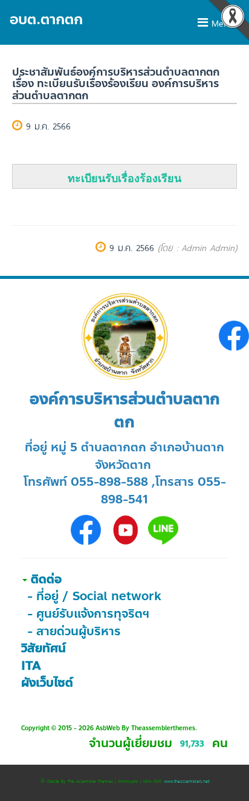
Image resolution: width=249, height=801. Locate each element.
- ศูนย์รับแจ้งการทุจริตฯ (88, 613)
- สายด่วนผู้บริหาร (74, 631)
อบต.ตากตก (46, 19)
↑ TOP (215, 768)
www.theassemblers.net (186, 781)
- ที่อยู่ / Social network (94, 596)
